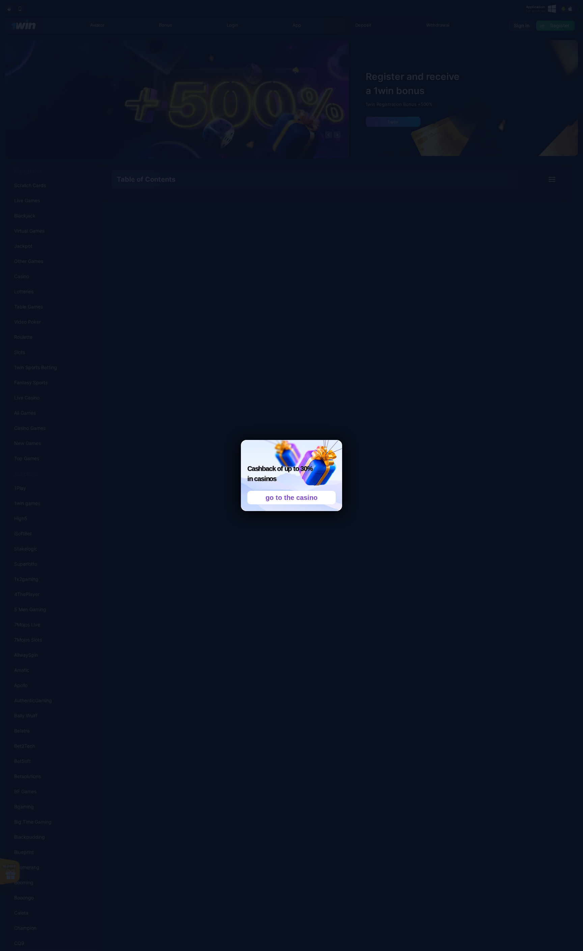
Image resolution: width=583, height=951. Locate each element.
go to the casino (291, 497)
